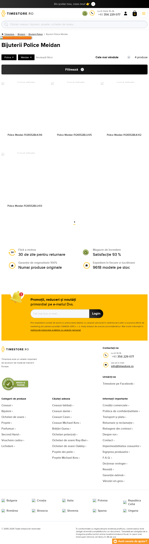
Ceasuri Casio (61, 417)
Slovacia (42, 511)
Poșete (5, 423)
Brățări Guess (60, 428)
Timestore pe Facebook (118, 384)
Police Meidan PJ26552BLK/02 (124, 135)
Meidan (25, 57)
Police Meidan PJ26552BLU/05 (74, 135)
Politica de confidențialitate (120, 411)
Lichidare (7, 446)
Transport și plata (114, 417)
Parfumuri (7, 428)
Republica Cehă (134, 502)
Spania (102, 511)
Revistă (107, 469)
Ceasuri (6, 405)
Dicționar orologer (114, 463)
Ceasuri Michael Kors (65, 423)
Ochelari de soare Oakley (68, 446)
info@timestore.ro (122, 366)
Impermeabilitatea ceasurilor (121, 446)
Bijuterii (6, 411)
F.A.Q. (106, 458)
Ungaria (133, 511)
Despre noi (109, 434)
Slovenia (72, 511)
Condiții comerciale (115, 405)
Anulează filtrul (44, 57)
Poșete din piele (62, 452)
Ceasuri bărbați (62, 405)
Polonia (103, 500)
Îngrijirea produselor (115, 452)
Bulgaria (12, 500)
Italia (70, 500)
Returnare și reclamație (117, 423)
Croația (41, 500)
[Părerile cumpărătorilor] (16, 37)
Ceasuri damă (61, 411)
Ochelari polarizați (64, 434)
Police (7, 57)
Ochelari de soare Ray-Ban (69, 440)
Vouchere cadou (12, 440)
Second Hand (10, 434)
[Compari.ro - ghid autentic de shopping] (85, 15)
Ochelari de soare (12, 417)
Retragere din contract (117, 428)
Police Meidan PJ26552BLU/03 (24, 206)
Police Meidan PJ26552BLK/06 (25, 135)
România (12, 511)
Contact (108, 440)
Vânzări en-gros (113, 481)
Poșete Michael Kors (65, 458)
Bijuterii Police (36, 34)
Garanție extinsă (113, 475)
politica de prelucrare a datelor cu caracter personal (56, 329)
